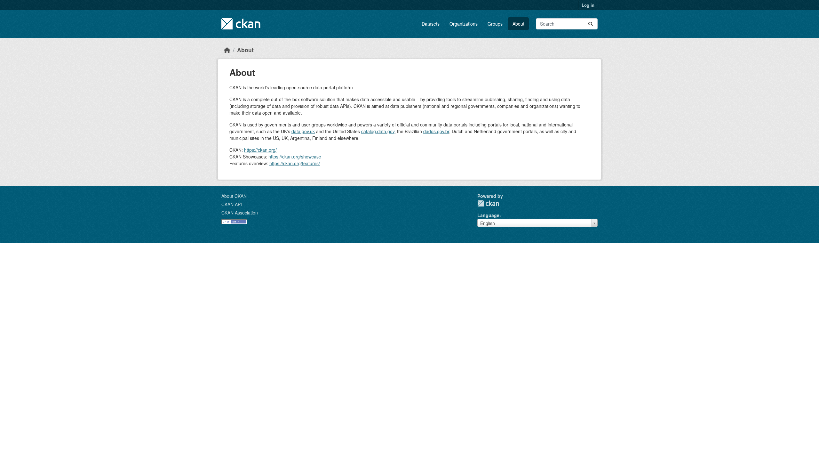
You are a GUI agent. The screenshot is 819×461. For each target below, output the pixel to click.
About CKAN (234, 196)
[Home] (227, 50)
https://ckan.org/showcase (294, 156)
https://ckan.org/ (260, 150)
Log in (588, 5)
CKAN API (231, 204)
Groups (495, 23)
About (518, 23)
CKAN (488, 203)
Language (488, 215)
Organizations (463, 23)
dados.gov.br (436, 131)
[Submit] (590, 23)
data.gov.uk (303, 131)
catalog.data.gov (377, 131)
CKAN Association (239, 212)
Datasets (431, 23)
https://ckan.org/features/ (294, 163)
